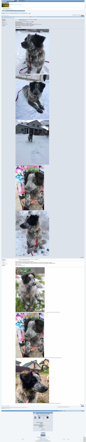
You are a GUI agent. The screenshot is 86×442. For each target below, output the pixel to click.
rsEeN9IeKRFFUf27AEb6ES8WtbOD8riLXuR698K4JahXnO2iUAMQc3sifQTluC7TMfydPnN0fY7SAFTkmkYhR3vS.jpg (32, 312)
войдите (15, 0)
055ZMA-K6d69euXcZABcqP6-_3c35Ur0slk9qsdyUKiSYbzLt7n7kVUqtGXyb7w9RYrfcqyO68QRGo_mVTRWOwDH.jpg (32, 403)
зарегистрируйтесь (22, 0)
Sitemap (47, 440)
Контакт (43, 435)
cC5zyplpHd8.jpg (18, 119)
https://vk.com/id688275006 (20, 265)
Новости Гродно (8, 10)
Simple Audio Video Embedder (42, 440)
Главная (4, 10)
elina (9, 13)
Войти (19, 10)
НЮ (7, 13)
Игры (14, 10)
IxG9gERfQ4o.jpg (18, 210)
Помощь (12, 10)
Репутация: (3, 261)
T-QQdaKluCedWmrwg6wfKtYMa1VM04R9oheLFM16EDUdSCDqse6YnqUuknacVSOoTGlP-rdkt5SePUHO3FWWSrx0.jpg (32, 357)
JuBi (6, 13)
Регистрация (22, 10)
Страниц (2, 15)
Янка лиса (3, 19)
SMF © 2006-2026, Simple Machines (43, 439)
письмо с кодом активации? (11, 1)
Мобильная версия (43, 438)
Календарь (17, 10)
